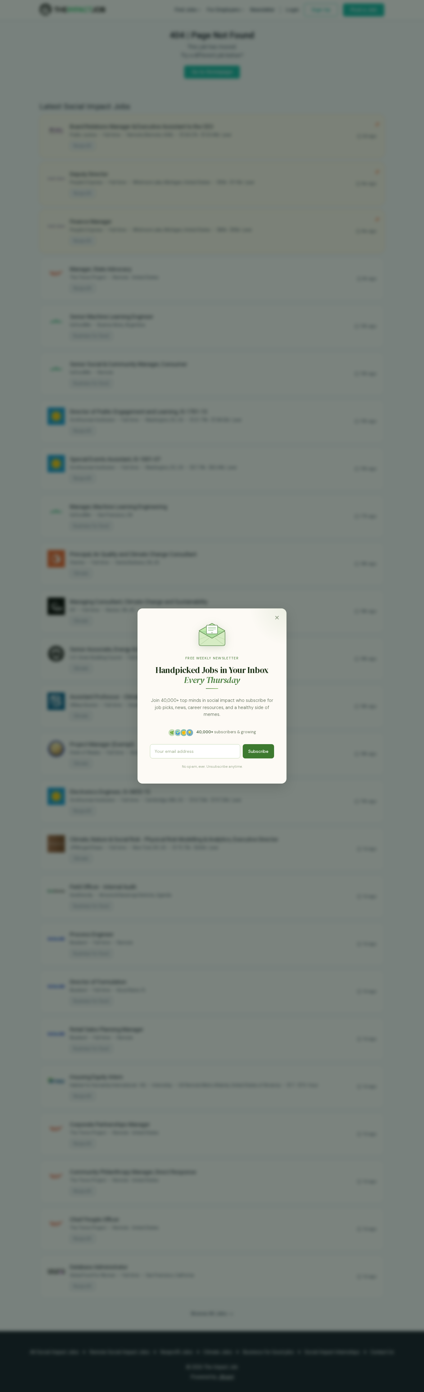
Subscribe (258, 751)
